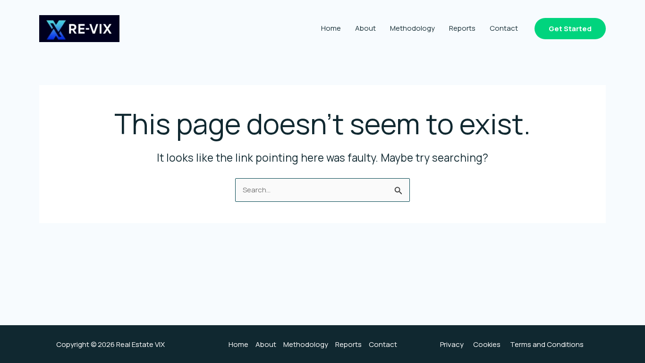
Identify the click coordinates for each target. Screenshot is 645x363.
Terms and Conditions (547, 344)
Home (331, 28)
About (365, 28)
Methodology (412, 28)
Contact (504, 28)
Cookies (487, 344)
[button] (570, 28)
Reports (462, 28)
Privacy (452, 344)
